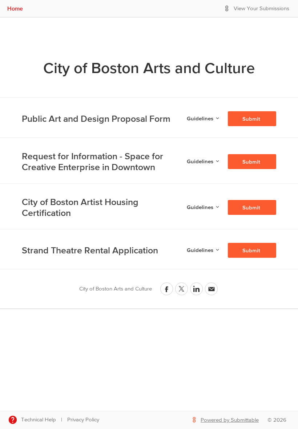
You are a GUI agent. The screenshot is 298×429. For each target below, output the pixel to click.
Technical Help (38, 419)
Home (15, 8)
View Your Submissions (261, 8)
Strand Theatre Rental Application (90, 250)
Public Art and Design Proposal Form (96, 118)
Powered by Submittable (230, 420)
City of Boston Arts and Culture (149, 67)
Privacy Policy (83, 419)
